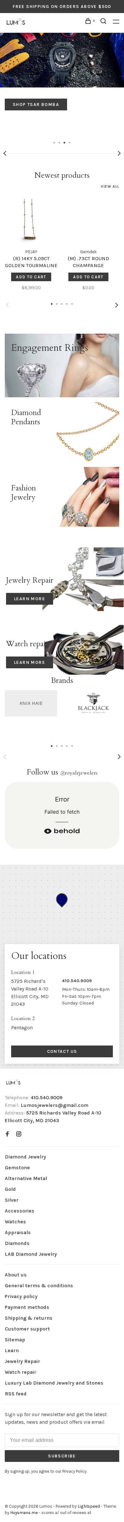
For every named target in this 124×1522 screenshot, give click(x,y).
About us (16, 1275)
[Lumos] (13, 1083)
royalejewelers (79, 772)
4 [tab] (69, 142)
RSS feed (16, 1394)
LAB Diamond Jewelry (31, 1254)
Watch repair (20, 1372)
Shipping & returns (28, 1318)
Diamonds (17, 1243)
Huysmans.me (24, 1512)
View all (110, 186)
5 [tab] (72, 745)
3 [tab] (64, 142)
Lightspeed (89, 1506)
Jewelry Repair (22, 1361)
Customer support (27, 1329)
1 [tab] (54, 142)
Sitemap (15, 1340)
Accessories (19, 1211)
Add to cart (31, 277)
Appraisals (18, 1232)
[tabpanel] (62, 71)
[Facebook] (7, 1134)
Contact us (62, 1051)
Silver (11, 1200)
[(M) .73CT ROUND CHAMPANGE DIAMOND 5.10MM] (88, 218)
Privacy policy (21, 1296)
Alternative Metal (26, 1178)
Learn (12, 1350)
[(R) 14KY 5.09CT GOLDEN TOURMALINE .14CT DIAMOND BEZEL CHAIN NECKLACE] (31, 218)
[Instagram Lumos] (18, 1134)
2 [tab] (59, 142)
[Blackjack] (93, 703)
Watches (15, 1222)
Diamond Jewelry (25, 1157)
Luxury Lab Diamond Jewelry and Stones (54, 1383)
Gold (10, 1189)
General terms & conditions (39, 1285)
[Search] (104, 22)
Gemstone (17, 1167)
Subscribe (62, 1456)
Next (119, 153)
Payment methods (27, 1307)
